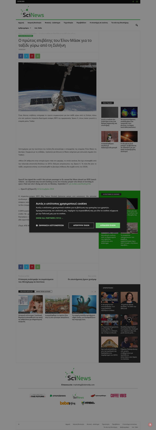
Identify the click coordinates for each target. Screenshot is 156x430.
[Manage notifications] (150, 425)
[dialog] (78, 215)
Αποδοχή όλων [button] (107, 225)
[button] (78, 218)
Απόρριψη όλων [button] (81, 225)
